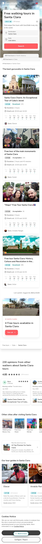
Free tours (6, 345)
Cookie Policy (19, 526)
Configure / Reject (21, 540)
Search (21, 46)
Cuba (13, 345)
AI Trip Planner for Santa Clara (21, 446)
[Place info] (37, 21)
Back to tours (22, 534)
